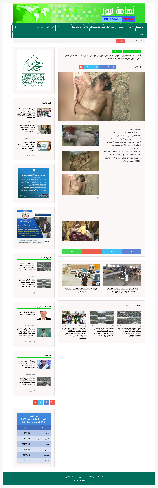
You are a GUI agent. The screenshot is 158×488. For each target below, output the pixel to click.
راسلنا (142, 34)
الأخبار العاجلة (136, 51)
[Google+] (15, 34)
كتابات (86, 27)
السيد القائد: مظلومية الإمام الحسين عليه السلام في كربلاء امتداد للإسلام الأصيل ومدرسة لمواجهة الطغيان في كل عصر (26, 333)
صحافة (120, 27)
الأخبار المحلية (127, 51)
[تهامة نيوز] (79, 14)
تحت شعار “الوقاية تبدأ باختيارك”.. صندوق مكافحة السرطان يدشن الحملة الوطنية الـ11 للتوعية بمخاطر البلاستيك (26, 146)
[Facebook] (58, 27)
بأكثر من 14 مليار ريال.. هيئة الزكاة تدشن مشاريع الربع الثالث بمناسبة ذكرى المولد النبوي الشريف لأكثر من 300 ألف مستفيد (74, 333)
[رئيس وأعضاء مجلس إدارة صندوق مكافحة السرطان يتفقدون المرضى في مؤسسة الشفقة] (44, 129)
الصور (119, 51)
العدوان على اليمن (107, 27)
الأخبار (131, 27)
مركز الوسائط (76, 27)
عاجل (114, 51)
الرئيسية (139, 27)
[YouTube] (48, 27)
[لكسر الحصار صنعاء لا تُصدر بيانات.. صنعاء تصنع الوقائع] (44, 315)
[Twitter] (53, 27)
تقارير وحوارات (95, 27)
